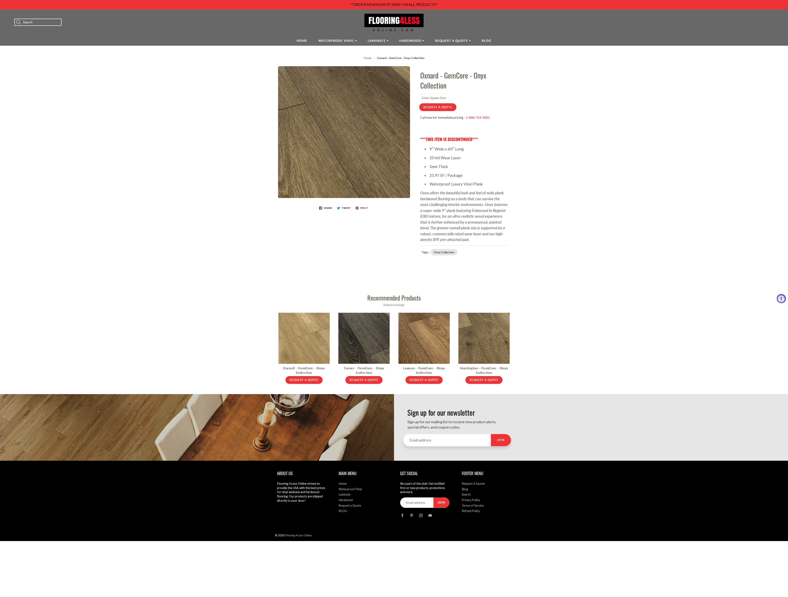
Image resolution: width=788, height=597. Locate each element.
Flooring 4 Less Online (298, 535)
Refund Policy (471, 511)
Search (466, 494)
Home (302, 40)
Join (501, 440)
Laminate (377, 40)
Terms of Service (473, 505)
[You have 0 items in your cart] (781, 17)
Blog (465, 489)
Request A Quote (473, 483)
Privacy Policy (471, 500)
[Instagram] (420, 515)
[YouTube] (430, 515)
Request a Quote (452, 40)
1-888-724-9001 (478, 117)
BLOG (486, 40)
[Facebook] (402, 515)
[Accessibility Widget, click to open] (781, 298)
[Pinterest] (411, 515)
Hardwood (411, 40)
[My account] (770, 17)
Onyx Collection (444, 252)
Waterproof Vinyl (336, 40)
